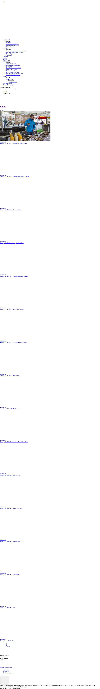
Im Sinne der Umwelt (11, 69)
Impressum (6, 670)
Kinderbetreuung (10, 70)
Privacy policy (6, 671)
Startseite (5, 91)
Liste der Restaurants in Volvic (13, 68)
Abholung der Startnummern (13, 75)
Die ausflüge (9, 54)
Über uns (8, 42)
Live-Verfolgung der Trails (12, 72)
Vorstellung (9, 55)
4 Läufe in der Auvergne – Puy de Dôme (16, 51)
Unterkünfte (9, 66)
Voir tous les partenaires (6, 667)
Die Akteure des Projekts (12, 44)
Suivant (8, 646)
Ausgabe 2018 (13, 82)
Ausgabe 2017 (9, 79)
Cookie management (8, 673)
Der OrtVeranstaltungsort (12, 45)
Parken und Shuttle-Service (13, 65)
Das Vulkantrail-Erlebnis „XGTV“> (15, 52)
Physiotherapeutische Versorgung (14, 73)
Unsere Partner (10, 46)
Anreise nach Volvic (11, 63)
